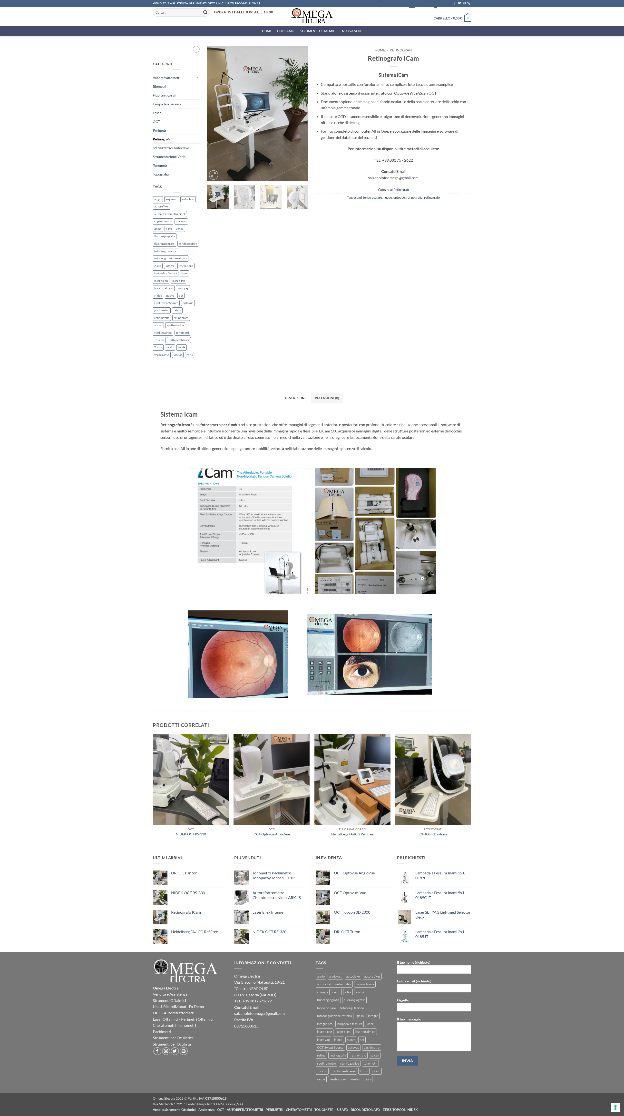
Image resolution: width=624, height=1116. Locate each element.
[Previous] (215, 113)
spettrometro (175, 325)
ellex (169, 228)
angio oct (171, 199)
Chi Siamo (285, 31)
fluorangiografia (164, 236)
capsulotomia (163, 221)
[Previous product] (196, 49)
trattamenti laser (178, 340)
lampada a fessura (165, 273)
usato (170, 347)
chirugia (181, 221)
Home (267, 31)
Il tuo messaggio (409, 1019)
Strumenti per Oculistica (173, 1037)
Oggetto (403, 1000)
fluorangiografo (164, 243)
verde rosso (161, 354)
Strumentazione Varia (169, 157)
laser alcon (161, 280)
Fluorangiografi (164, 95)
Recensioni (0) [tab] (327, 398)
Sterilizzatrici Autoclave (171, 148)
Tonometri (160, 165)
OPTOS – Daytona (433, 834)
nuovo (170, 295)
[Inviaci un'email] (464, 3)
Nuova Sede (352, 31)
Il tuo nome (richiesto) (413, 962)
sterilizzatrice (163, 332)
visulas (178, 354)
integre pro (186, 265)
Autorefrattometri (167, 78)
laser (184, 273)
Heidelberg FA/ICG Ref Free (352, 834)
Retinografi (161, 139)
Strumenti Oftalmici (318, 31)
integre (170, 265)
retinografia (161, 317)
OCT (156, 121)
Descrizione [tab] (295, 398)
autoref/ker (161, 206)
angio (157, 199)
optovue (188, 302)
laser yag (182, 288)
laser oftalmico (163, 288)
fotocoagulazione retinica (170, 258)
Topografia (161, 174)
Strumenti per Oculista (172, 1044)
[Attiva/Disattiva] (197, 77)
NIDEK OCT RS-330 (191, 834)
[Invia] (205, 12)
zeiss (189, 354)
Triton (158, 347)
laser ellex (178, 280)
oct (181, 295)
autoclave (188, 199)
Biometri (159, 86)
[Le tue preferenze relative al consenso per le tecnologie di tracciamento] (615, 1107)
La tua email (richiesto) (414, 981)
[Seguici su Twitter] (459, 3)
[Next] (300, 113)
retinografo (181, 317)
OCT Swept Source (166, 302)
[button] (452, 18)
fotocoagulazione (165, 251)
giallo (157, 265)
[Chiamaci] (468, 3)
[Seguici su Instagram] (166, 1051)
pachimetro (161, 310)
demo (158, 228)
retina (177, 310)
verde (181, 347)
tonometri (182, 332)
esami (180, 228)
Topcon (159, 340)
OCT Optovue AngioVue (272, 834)
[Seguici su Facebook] (454, 3)
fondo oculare (188, 243)
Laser (157, 113)
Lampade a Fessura (167, 104)
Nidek (158, 295)
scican (158, 325)
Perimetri (160, 130)
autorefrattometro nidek (169, 213)
